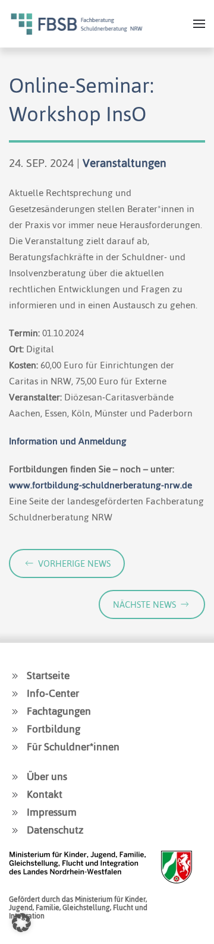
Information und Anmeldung (68, 441)
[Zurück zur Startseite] (76, 24)
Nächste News (144, 604)
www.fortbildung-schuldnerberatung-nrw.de (100, 485)
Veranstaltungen (124, 163)
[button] (199, 24)
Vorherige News (74, 563)
